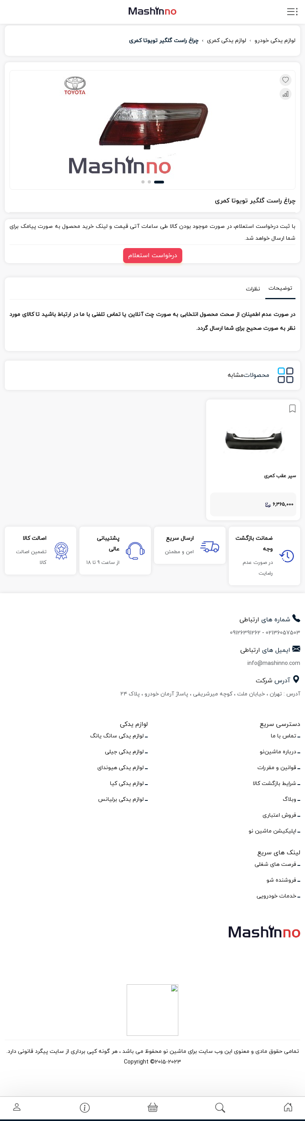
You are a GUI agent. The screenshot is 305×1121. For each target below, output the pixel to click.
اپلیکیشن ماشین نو (272, 831)
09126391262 (245, 633)
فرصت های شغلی (275, 864)
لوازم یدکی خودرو (275, 40)
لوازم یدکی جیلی (124, 752)
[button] (159, 182)
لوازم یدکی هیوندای (120, 768)
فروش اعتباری (279, 815)
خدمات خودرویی (276, 896)
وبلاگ (289, 799)
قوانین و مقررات (276, 768)
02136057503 (283, 633)
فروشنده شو (281, 880)
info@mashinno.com (273, 663)
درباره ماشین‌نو (278, 752)
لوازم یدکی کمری (226, 40)
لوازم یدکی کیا (127, 783)
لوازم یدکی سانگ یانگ (117, 736)
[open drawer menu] (292, 13)
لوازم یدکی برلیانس (121, 799)
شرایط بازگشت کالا (274, 783)
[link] (253, 459)
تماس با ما (283, 736)
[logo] (152, 10)
